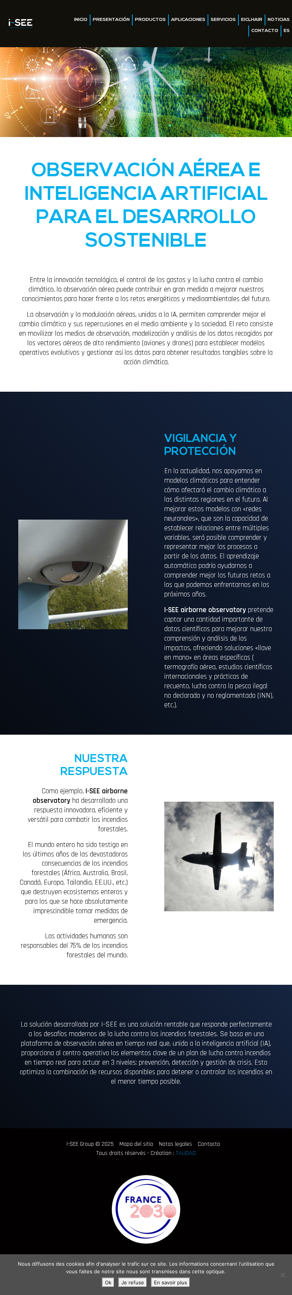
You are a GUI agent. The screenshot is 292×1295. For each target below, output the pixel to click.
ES (287, 31)
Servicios (223, 20)
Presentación (111, 20)
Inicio (80, 20)
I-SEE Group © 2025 (90, 1144)
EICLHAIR (251, 20)
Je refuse (132, 1282)
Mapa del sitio (136, 1144)
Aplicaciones (188, 20)
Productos (150, 20)
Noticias (279, 20)
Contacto (264, 31)
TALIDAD (186, 1153)
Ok (108, 1282)
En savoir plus (170, 1282)
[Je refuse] (282, 1275)
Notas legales (175, 1144)
